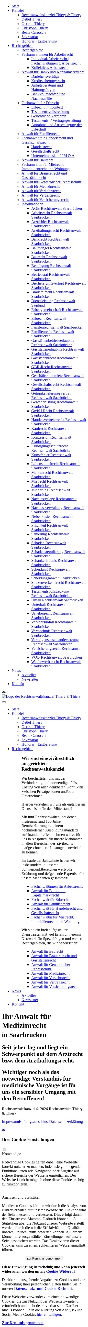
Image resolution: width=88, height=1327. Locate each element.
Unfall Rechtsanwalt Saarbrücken (57, 600)
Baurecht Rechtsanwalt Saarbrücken (49, 259)
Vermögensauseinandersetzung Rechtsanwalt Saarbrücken (55, 642)
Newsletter (30, 679)
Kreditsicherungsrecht (48, 81)
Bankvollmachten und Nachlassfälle (48, 96)
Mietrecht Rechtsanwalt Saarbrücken (49, 483)
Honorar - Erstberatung (39, 41)
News (16, 670)
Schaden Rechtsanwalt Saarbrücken (48, 545)
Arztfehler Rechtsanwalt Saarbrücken (50, 224)
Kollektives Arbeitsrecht (49, 68)
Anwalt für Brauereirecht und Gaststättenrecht (44, 175)
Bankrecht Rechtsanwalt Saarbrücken (50, 241)
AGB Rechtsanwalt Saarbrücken (56, 208)
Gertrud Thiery (33, 24)
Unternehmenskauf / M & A (53, 156)
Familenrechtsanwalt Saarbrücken (57, 327)
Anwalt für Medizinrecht (41, 186)
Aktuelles (29, 675)
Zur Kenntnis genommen (44, 1258)
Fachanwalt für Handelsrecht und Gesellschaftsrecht (47, 140)
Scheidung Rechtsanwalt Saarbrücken (50, 571)
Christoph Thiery (35, 28)
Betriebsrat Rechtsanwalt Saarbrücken (50, 276)
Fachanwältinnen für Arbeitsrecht (47, 54)
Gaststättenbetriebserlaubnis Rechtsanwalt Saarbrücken (52, 342)
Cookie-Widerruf (60, 1271)
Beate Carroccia (34, 32)
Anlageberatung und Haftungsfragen (47, 87)
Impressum (10, 1121)
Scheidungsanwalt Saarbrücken (55, 578)
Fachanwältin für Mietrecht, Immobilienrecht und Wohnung (46, 166)
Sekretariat (30, 37)
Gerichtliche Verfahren (48, 116)
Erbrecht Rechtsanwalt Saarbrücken (48, 320)
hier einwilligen (49, 1314)
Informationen (32, 204)
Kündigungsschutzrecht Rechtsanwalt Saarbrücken (51, 448)
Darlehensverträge (45, 76)
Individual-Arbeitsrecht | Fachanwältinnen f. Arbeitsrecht (55, 61)
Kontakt (18, 684)
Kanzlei (18, 10)
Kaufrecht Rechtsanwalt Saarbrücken (49, 430)
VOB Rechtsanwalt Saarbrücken (56, 657)
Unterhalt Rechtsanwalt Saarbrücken (49, 606)
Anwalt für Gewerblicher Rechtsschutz (52, 182)
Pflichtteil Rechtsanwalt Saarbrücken (49, 527)
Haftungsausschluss (34, 1121)
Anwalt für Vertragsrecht (41, 195)
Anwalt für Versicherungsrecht (45, 200)
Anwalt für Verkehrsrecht (41, 191)
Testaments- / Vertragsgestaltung (56, 120)
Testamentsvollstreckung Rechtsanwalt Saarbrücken (51, 593)
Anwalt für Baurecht (37, 160)
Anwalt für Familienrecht (41, 134)
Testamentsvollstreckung (50, 112)
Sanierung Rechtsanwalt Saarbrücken (50, 536)
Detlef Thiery (32, 19)
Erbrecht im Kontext (47, 107)
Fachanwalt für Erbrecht (40, 103)
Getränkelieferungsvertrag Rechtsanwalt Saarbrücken (51, 395)
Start (15, 6)
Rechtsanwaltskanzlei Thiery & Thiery (51, 15)
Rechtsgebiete (22, 46)
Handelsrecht (41, 147)
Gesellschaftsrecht (45, 151)
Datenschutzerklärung (66, 1121)
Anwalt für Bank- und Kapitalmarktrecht (53, 72)
